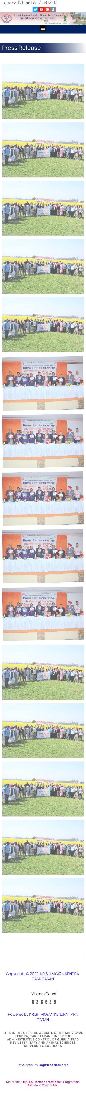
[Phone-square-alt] (53, 9)
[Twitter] (35, 9)
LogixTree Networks (53, 1065)
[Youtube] (41, 9)
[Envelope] (47, 9)
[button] (43, 28)
